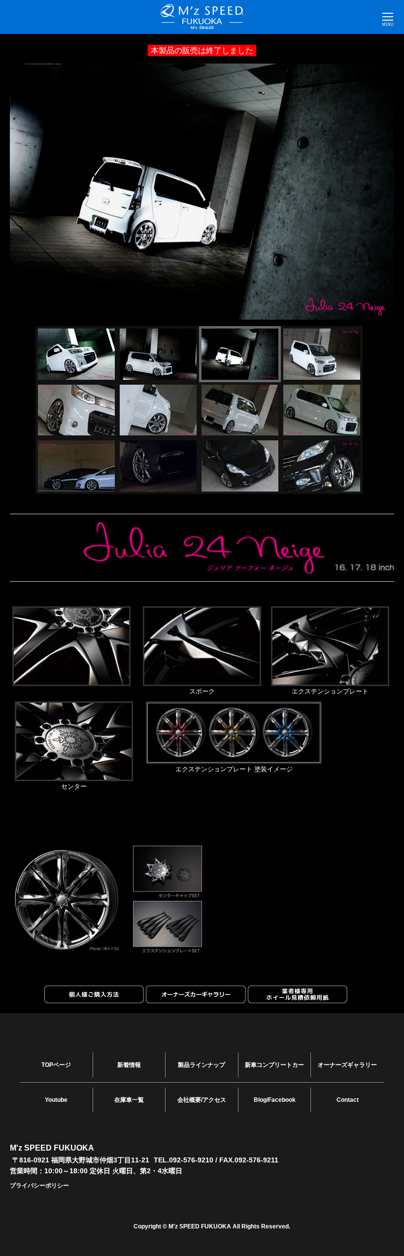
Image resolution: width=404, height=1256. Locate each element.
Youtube (56, 1099)
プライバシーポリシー (39, 1185)
